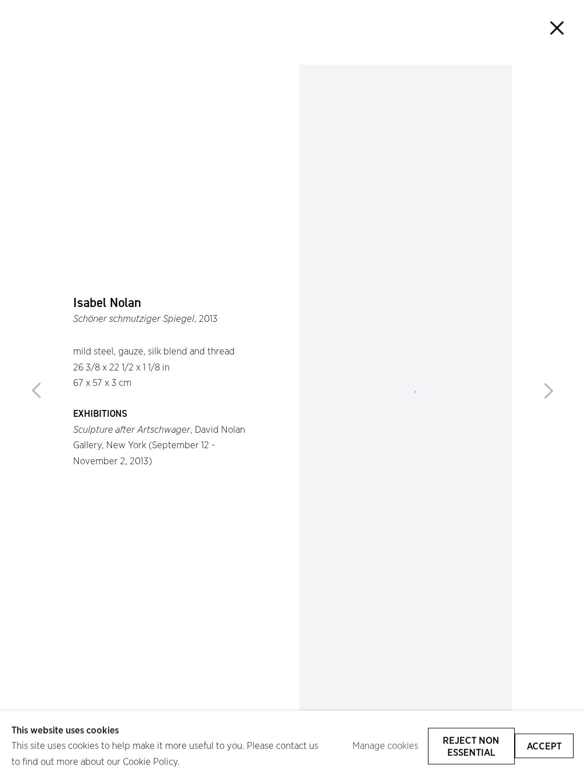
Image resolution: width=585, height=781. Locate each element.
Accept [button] (544, 746)
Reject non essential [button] (471, 746)
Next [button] (548, 390)
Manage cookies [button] (385, 745)
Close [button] (557, 27)
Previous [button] (36, 390)
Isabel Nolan (107, 303)
